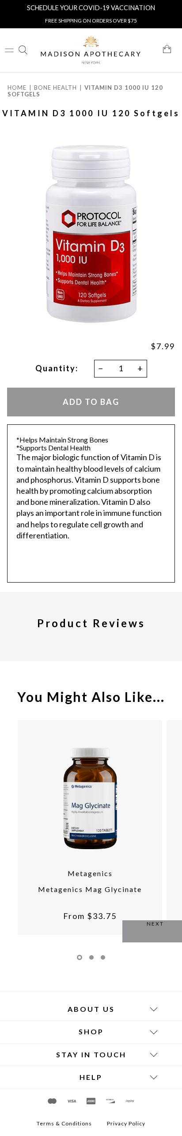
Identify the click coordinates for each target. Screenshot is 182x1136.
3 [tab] (103, 957)
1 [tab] (79, 957)
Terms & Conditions (64, 1124)
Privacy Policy (126, 1124)
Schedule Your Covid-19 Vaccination (91, 7)
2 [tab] (91, 957)
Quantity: (56, 368)
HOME (17, 87)
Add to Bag (91, 402)
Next (155, 923)
